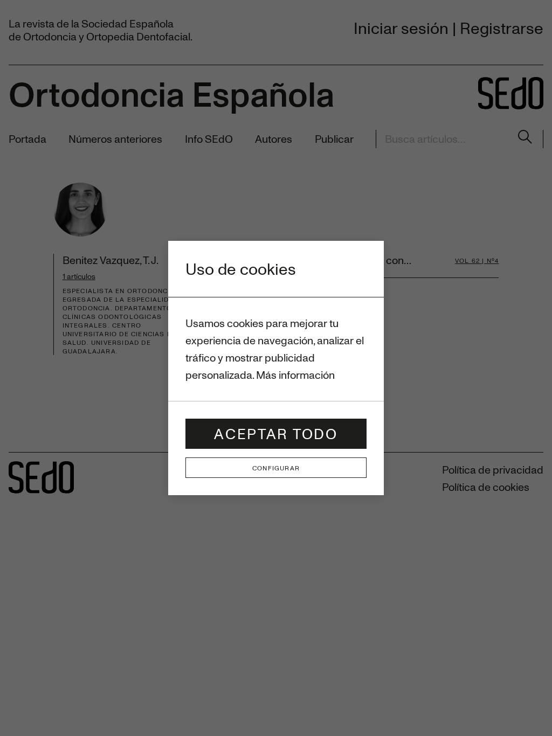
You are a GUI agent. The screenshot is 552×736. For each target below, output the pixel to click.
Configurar (276, 467)
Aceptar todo (275, 433)
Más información (295, 374)
